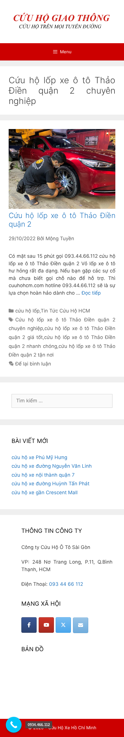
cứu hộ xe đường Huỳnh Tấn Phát (50, 483)
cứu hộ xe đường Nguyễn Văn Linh (52, 466)
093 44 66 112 (66, 584)
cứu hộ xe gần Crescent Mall (45, 492)
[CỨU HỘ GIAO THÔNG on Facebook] (29, 625)
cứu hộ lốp (27, 311)
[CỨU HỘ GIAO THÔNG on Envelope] (80, 625)
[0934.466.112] (14, 725)
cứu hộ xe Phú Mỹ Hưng (39, 457)
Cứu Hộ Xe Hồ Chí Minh (72, 727)
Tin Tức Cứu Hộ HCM (65, 311)
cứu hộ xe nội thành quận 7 (43, 475)
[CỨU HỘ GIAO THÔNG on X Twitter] (63, 625)
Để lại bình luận (33, 364)
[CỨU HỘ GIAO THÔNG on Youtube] (46, 625)
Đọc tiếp (91, 293)
